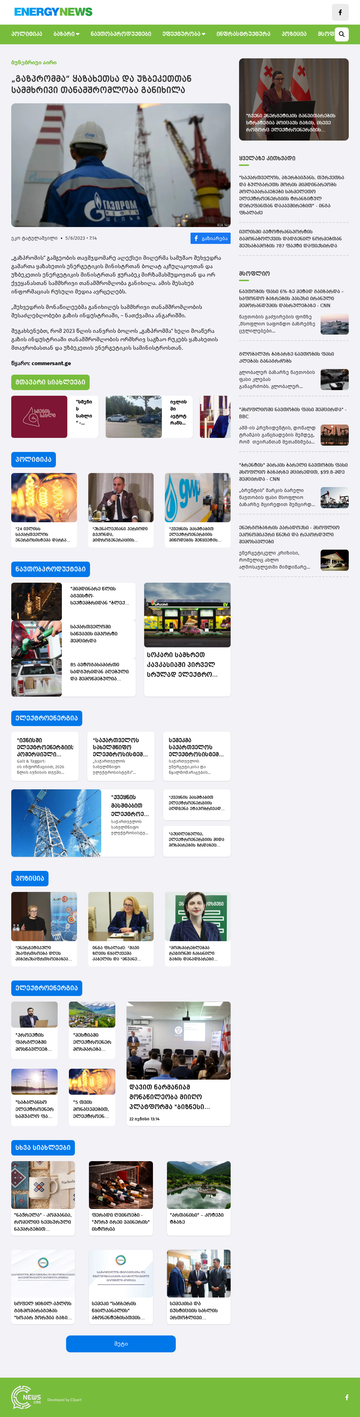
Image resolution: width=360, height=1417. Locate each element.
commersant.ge (51, 363)
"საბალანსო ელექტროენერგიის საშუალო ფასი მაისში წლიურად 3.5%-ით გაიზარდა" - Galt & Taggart (34, 1110)
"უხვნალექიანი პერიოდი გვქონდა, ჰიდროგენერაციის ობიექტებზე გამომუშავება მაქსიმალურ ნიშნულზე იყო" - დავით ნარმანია (120, 535)
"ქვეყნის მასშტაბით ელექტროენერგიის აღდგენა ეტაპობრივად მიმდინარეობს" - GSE (130, 807)
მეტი (121, 1343)
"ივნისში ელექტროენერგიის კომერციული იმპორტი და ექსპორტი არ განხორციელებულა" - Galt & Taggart (45, 748)
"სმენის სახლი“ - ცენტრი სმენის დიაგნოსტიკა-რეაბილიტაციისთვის (84, 413)
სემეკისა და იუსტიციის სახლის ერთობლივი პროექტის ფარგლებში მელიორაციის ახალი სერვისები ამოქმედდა (198, 1311)
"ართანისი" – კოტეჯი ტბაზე (197, 1219)
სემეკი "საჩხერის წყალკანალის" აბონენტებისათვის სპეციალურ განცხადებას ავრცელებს (116, 1311)
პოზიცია (294, 34)
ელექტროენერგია (46, 718)
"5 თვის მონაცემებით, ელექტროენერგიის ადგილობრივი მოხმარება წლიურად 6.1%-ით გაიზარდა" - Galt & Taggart (92, 1110)
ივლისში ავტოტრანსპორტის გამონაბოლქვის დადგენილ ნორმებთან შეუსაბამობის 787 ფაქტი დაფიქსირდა (178, 413)
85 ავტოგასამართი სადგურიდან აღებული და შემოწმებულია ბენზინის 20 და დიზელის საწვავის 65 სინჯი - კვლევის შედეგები (99, 672)
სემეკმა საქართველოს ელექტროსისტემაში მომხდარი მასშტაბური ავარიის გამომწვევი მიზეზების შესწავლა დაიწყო (197, 748)
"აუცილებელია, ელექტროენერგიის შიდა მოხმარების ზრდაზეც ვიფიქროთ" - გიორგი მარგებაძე (196, 840)
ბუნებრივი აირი (34, 62)
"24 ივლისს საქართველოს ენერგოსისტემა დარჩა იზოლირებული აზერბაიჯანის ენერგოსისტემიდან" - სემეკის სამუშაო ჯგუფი (41, 535)
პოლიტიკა (26, 34)
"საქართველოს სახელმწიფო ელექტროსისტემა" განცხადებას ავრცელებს (120, 748)
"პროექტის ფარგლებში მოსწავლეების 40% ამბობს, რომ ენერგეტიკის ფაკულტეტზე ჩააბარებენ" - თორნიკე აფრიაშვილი (34, 1043)
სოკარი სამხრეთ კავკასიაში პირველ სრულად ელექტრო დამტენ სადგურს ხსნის (186, 666)
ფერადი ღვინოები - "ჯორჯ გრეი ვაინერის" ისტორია (121, 1222)
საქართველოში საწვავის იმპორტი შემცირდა (93, 634)
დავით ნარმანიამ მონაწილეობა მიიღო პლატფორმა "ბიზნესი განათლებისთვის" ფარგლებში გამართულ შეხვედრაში (169, 1098)
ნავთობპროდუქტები (121, 34)
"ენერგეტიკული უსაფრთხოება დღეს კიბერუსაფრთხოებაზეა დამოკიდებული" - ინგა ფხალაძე (41, 954)
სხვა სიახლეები (43, 1148)
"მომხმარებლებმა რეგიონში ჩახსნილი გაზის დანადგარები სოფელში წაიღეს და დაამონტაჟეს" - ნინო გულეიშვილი (192, 954)
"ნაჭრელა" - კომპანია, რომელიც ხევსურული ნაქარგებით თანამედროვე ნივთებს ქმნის (43, 1223)
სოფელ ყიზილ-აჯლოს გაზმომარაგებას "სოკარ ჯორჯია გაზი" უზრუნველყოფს (42, 1311)
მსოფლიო (254, 274)
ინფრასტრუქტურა (243, 34)
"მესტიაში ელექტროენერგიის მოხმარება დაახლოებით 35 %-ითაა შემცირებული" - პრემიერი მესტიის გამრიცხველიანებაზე (92, 1043)
